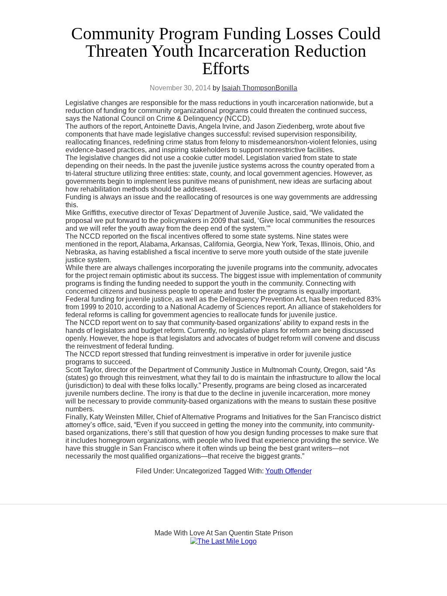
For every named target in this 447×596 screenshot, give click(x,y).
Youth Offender (288, 471)
